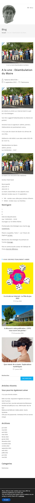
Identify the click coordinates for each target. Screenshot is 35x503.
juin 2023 (4, 428)
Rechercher (5, 375)
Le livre (10, 235)
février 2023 (5, 437)
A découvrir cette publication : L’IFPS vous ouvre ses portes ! (17, 329)
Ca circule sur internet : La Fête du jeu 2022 (17, 297)
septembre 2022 (6, 448)
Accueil (4, 33)
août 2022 (4, 450)
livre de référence (12, 249)
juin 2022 (4, 455)
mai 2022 (4, 457)
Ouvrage (10, 242)
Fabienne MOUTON (10, 80)
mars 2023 (5, 434)
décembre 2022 (6, 441)
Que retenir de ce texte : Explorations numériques (17, 365)
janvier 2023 (5, 439)
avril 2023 (4, 432)
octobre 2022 (5, 446)
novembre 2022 (6, 443)
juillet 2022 (5, 453)
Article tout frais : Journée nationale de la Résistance (16, 403)
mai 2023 (4, 430)
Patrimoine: (25, 82)
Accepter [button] (6, 500)
